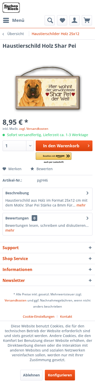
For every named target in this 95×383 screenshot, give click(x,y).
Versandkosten (16, 300)
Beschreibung (17, 192)
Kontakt (66, 316)
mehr (80, 205)
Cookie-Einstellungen (38, 316)
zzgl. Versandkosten (33, 128)
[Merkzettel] (62, 20)
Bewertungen (17, 218)
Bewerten (44, 168)
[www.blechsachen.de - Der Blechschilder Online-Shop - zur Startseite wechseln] (11, 8)
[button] (53, 158)
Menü (18, 20)
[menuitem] (13, 20)
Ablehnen (31, 375)
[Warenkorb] (87, 20)
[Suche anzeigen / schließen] (50, 20)
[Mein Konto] (74, 20)
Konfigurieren (60, 375)
